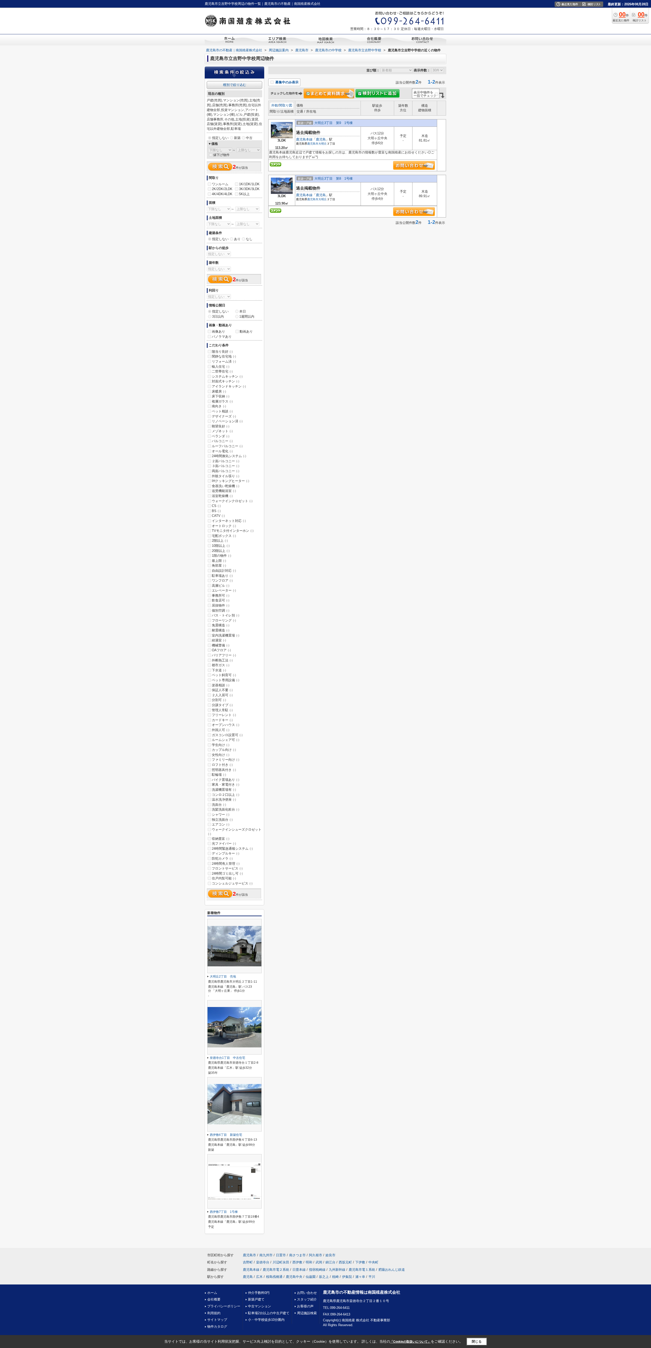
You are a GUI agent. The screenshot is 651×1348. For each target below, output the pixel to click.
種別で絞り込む (234, 85)
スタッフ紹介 (307, 1299)
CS (216, 506)
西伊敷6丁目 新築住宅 (226, 1135)
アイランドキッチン (229, 386)
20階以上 (221, 551)
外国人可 (220, 730)
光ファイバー (224, 843)
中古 (249, 138)
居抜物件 (220, 605)
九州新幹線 (337, 1270)
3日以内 (218, 316)
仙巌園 (311, 1277)
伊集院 (347, 1277)
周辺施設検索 (307, 1313)
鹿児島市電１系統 (362, 1270)
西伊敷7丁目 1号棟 (224, 1212)
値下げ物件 (221, 155)
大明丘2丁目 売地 (223, 976)
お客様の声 (305, 1306)
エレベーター (224, 590)
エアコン (220, 824)
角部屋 (219, 565)
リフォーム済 (224, 361)
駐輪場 (219, 775)
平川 (371, 1277)
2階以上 (220, 541)
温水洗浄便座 (224, 799)
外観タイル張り (225, 476)
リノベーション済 (227, 421)
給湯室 (219, 640)
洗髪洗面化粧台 (225, 809)
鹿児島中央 (294, 1277)
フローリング (224, 620)
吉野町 (248, 1262)
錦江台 (330, 1262)
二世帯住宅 (222, 371)
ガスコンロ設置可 (227, 735)
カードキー (222, 720)
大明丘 (322, 143)
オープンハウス (225, 725)
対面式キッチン (225, 381)
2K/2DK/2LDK (222, 189)
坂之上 (324, 1277)
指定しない (220, 138)
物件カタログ (217, 1326)
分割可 (219, 700)
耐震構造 (220, 630)
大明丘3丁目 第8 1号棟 (333, 178)
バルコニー (222, 441)
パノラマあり (222, 336)
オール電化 (222, 451)
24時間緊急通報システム (232, 848)
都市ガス (220, 665)
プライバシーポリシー (223, 1306)
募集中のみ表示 (286, 82)
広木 (259, 1277)
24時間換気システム (229, 456)
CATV (218, 516)
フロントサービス (227, 868)
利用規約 (213, 1313)
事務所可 (220, 595)
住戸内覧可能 (224, 878)
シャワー (220, 814)
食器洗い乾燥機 (225, 486)
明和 (309, 1262)
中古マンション (259, 1306)
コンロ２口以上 (225, 795)
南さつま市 (297, 1255)
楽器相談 (220, 685)
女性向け (220, 755)
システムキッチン (227, 376)
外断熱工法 (222, 660)
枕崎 (335, 1277)
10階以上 (221, 546)
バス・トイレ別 (225, 615)
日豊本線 (299, 1270)
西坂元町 (345, 1262)
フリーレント (224, 715)
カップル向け (224, 750)
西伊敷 (297, 1262)
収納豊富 (220, 839)
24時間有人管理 (226, 863)
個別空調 (220, 610)
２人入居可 (222, 695)
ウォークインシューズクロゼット (234, 832)
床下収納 (220, 396)
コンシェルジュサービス (232, 883)
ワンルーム (220, 184)
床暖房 (219, 391)
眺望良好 (220, 426)
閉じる (477, 1341)
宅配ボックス (224, 536)
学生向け (220, 745)
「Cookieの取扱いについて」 (410, 1341)
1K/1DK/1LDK (249, 184)
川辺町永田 (281, 1262)
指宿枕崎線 (317, 1270)
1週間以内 (246, 316)
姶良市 (330, 1255)
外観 (274, 105)
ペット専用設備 (225, 680)
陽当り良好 (222, 351)
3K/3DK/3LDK (249, 189)
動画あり (246, 331)
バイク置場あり (225, 780)
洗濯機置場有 (224, 790)
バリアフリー (224, 655)
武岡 (319, 1262)
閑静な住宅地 (224, 356)
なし (249, 239)
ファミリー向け (225, 760)
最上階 (219, 561)
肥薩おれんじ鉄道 (391, 1270)
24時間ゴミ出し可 (227, 873)
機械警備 (220, 645)
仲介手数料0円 (259, 1293)
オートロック (224, 526)
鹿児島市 (312, 143)
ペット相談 (222, 411)
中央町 (373, 1262)
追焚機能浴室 (224, 491)
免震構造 (220, 625)
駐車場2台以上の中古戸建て (268, 1313)
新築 (237, 138)
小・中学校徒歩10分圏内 (266, 1320)
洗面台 (219, 805)
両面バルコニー (225, 471)
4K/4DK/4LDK (222, 194)
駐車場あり (222, 576)
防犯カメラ (222, 858)
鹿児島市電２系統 (276, 1270)
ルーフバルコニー (227, 446)
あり (237, 239)
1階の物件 (221, 555)
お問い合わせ (307, 1293)
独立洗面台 (222, 820)
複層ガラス (222, 401)
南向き (219, 406)
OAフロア (221, 650)
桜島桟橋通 (274, 1277)
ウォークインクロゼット (232, 501)
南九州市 (266, 1255)
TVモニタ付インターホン (233, 531)
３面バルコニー (225, 466)
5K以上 (244, 194)
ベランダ (220, 436)
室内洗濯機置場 (225, 635)
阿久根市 (315, 1255)
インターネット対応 (229, 521)
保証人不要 (222, 690)
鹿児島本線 (304, 139)
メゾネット (222, 431)
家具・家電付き (225, 784)
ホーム (212, 1293)
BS (216, 511)
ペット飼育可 (224, 675)
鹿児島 (321, 139)
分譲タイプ (222, 705)
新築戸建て (256, 1299)
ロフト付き (222, 765)
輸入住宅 (220, 366)
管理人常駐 (222, 710)
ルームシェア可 (225, 740)
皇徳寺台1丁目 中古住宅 (227, 1058)
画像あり (218, 331)
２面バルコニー (225, 461)
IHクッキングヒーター (230, 481)
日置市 (281, 1255)
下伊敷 (360, 1262)
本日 (242, 311)
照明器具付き (224, 770)
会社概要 (213, 1299)
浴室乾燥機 (222, 496)
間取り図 (285, 105)
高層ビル (220, 585)
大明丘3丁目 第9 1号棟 (333, 123)
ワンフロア (222, 580)
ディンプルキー (225, 853)
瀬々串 (360, 1277)
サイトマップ (217, 1320)
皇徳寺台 (262, 1262)
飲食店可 (220, 600)
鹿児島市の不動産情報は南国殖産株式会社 (361, 1292)
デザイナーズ (224, 416)
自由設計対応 (224, 570)
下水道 (219, 670)
